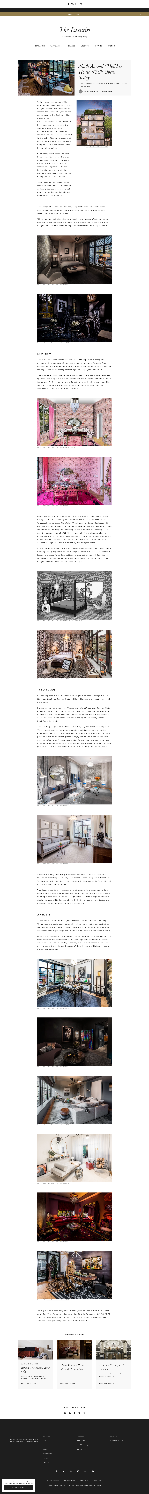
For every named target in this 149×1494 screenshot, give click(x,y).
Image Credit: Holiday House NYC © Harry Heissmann (64, 620)
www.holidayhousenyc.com (54, 1320)
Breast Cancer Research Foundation (54, 122)
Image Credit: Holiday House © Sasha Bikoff (61, 447)
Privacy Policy (82, 1485)
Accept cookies (19, 1487)
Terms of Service (93, 1485)
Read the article (28, 1383)
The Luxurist (74, 30)
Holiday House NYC (59, 105)
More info (29, 1483)
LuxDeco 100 (73, 14)
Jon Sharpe (91, 91)
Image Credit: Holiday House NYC (97, 147)
